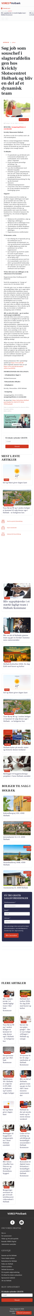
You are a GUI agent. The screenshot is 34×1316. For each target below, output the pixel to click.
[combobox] (5, 922)
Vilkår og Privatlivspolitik (9, 1239)
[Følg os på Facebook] (12, 1222)
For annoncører (6, 1236)
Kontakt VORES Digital (8, 1241)
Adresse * (7, 918)
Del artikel (23, 119)
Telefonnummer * (10, 902)
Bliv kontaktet (11, 935)
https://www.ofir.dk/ (17, 363)
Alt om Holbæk (6, 1281)
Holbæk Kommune (7, 1269)
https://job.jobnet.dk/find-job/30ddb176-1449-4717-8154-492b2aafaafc (16, 402)
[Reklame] (17, 421)
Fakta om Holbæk (7, 1264)
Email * (6, 910)
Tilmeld (17, 446)
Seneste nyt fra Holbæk (9, 1255)
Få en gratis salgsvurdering (10, 1272)
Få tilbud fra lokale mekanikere (11, 1275)
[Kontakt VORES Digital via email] (21, 1222)
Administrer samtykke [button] (8, 1244)
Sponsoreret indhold (8, 1278)
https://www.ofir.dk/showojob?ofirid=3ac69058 (13, 367)
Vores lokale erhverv (8, 1258)
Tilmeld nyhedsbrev (23, 1313)
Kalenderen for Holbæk (9, 1261)
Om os (3, 1233)
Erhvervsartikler (6, 1267)
